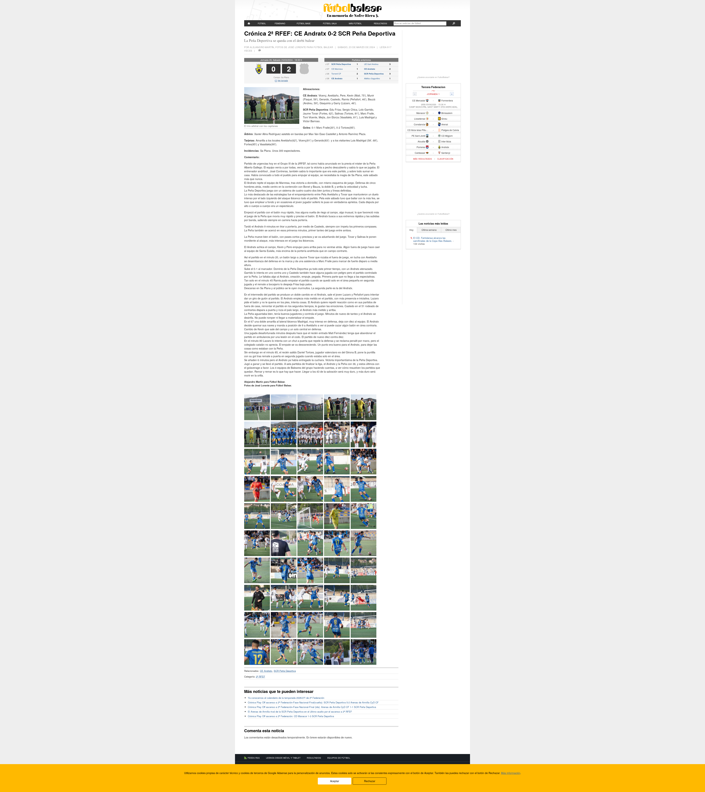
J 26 (327, 73)
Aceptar (334, 781)
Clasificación (445, 159)
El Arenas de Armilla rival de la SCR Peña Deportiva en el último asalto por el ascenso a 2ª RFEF (300, 711)
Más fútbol (355, 23)
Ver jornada (283, 80)
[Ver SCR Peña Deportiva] (304, 73)
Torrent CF (336, 73)
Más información (510, 773)
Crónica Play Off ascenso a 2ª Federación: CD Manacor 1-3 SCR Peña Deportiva (291, 716)
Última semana (429, 229)
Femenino (280, 23)
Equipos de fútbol (338, 757)
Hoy (411, 229)
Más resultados (422, 159)
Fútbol (262, 23)
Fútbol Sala (330, 23)
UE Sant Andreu (371, 64)
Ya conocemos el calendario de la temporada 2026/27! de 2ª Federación (286, 698)
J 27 (327, 64)
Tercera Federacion (433, 87)
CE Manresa (337, 68)
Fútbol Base (303, 23)
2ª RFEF (260, 676)
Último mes (451, 229)
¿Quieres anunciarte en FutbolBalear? (433, 77)
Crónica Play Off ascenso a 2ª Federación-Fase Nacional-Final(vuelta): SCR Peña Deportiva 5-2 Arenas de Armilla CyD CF (313, 702)
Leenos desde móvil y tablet (283, 757)
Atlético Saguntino (372, 78)
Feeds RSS (254, 757)
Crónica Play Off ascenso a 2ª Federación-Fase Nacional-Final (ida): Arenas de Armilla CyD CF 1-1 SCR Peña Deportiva (312, 707)
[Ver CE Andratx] (259, 73)
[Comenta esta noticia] (259, 50)
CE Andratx (369, 69)
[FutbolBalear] (249, 23)
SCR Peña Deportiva (341, 64)
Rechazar (369, 781)
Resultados (380, 23)
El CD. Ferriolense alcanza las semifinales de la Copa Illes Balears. (432, 239)
